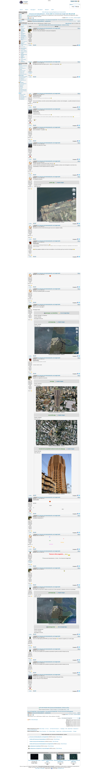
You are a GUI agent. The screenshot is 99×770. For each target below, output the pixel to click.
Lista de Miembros (23, 83)
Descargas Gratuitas (23, 76)
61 (74, 17)
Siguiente (78, 17)
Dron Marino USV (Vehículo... (24, 37)
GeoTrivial (22, 95)
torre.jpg (52, 381)
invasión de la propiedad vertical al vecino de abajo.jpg (52, 448)
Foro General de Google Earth (34, 15)
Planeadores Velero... (23, 32)
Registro (72, 1)
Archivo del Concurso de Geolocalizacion (38, 739)
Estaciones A (75, 728)
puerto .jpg (51, 182)
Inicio (21, 9)
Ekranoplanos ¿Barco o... (23, 34)
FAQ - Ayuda (22, 71)
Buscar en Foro (22, 70)
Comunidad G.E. (23, 68)
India (30, 93)
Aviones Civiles (23, 59)
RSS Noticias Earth (23, 89)
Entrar (76, 1)
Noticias (46, 9)
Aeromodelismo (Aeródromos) (23, 35)
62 (75, 17)
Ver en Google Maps (64, 313)
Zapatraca (30, 551)
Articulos (21, 87)
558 (66, 728)
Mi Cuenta (40, 9)
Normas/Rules (22, 20)
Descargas (33, 9)
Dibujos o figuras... (24, 50)
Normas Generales (23, 74)
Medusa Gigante (52, 731)
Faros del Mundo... (22, 26)
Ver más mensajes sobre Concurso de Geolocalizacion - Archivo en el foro (54, 707)
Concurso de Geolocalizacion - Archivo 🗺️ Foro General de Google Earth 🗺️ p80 (51, 13)
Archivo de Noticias (23, 90)
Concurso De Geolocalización (38, 21)
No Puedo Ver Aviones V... (55, 728)
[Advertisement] (53, 53)
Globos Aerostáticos (23, 61)
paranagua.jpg (51, 322)
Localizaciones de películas (35, 746)
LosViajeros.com (61, 768)
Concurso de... (23, 46)
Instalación (22, 78)
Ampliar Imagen (60, 182)
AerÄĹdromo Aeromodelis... (67, 731)
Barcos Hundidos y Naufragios (23, 48)
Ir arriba (30, 45)
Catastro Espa (58, 731)
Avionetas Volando (24, 24)
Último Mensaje (59, 736)
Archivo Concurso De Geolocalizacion (37, 741)
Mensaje (77, 6)
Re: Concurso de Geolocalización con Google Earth (48, 28)
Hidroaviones (23, 28)
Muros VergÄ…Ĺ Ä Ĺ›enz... (44, 728)
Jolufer (30, 241)
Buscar (71, 4)
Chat (20, 18)
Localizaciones (48, 21)
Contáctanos (22, 97)
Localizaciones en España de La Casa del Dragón (39, 748)
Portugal (74, 731)
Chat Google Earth (23, 96)
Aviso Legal (37, 768)
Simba (30, 636)
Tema (73, 6)
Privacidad (42, 768)
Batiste (30, 28)
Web (52, 9)
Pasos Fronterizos (43, 731)
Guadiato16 (30, 109)
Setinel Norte (70, 728)
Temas (21, 88)
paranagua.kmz (51, 626)
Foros (26, 9)
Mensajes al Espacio (23, 43)
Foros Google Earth (23, 65)
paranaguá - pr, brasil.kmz (51, 313)
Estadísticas (22, 99)
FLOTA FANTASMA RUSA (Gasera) (24, 54)
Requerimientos (22, 77)
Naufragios (63, 728)
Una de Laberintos (24, 41)
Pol (47, 731)
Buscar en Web (22, 94)
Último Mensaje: (68, 23)
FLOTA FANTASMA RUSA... (23, 57)
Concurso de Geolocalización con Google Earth (39, 736)
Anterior (67, 17)
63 (76, 17)
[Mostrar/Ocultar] (26, 11)
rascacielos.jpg (51, 415)
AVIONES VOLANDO (22, 30)
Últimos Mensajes (34, 719)
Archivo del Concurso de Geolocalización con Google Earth (41, 743)
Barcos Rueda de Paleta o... (24, 39)
